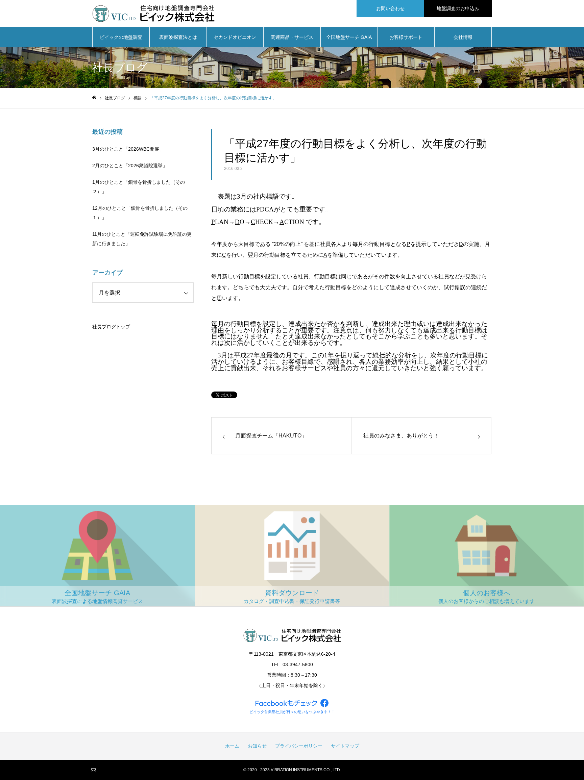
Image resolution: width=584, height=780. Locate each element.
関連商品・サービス (292, 37)
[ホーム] (94, 98)
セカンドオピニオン (235, 37)
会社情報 (463, 37)
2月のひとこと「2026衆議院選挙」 (129, 165)
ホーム (232, 746)
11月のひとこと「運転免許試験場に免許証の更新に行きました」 (142, 238)
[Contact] (93, 769)
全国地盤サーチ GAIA (349, 37)
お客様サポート (405, 37)
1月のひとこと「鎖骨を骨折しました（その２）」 (138, 186)
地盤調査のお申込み (458, 8)
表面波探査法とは (178, 37)
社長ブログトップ (111, 326)
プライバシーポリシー (298, 746)
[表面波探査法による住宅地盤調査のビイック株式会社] (153, 13)
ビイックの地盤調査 (121, 37)
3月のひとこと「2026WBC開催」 (128, 149)
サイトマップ (345, 746)
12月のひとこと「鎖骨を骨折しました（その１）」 (140, 212)
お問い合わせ (390, 8)
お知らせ (257, 746)
